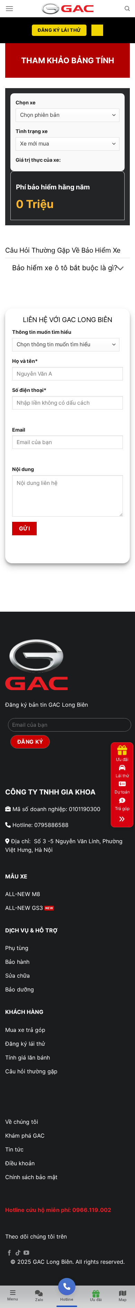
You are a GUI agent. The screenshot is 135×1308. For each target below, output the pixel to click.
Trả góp (122, 808)
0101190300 (84, 809)
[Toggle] (120, 268)
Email (18, 430)
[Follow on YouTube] (26, 1253)
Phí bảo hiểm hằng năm (53, 187)
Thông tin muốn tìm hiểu (41, 332)
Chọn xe (26, 102)
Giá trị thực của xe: (38, 160)
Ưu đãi (122, 759)
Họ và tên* (25, 361)
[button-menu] (122, 818)
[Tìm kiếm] (127, 8)
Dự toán (122, 791)
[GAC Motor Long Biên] (67, 8)
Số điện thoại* (29, 390)
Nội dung (23, 469)
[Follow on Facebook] (9, 1253)
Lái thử (122, 775)
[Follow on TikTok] (18, 1253)
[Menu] (9, 8)
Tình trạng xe (32, 131)
